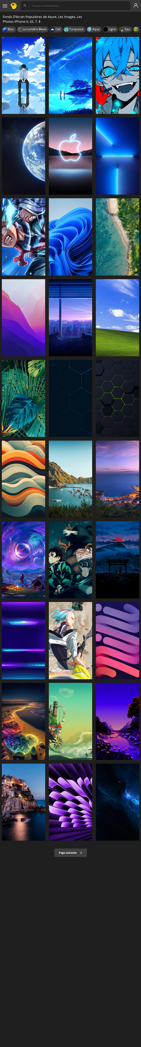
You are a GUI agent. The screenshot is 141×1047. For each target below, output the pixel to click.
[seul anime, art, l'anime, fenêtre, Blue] (70, 317)
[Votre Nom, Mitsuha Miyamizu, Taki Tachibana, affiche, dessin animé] (70, 75)
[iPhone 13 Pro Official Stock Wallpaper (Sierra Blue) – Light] (117, 156)
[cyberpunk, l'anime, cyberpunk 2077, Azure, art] (70, 640)
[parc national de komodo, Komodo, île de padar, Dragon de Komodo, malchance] (70, 479)
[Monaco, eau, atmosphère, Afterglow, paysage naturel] (117, 479)
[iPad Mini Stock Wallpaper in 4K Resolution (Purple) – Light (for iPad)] (117, 640)
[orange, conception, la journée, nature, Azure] (23, 479)
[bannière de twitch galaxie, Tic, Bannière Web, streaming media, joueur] (23, 640)
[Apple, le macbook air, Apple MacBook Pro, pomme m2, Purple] (70, 802)
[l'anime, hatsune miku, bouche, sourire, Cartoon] (117, 75)
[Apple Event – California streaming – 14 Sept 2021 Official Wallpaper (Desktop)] (70, 156)
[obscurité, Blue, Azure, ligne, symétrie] (70, 398)
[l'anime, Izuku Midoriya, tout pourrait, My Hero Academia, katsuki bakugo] (23, 236)
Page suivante (68, 852)
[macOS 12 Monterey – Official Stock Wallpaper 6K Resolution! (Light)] (23, 317)
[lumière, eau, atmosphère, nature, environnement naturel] (23, 721)
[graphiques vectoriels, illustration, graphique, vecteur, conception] (23, 398)
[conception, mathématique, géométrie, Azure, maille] (117, 398)
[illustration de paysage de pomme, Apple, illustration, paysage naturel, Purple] (117, 721)
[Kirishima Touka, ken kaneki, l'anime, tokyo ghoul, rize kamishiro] (23, 75)
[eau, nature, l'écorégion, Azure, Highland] (117, 559)
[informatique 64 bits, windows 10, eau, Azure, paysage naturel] (117, 236)
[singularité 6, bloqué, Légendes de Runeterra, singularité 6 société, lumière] (23, 559)
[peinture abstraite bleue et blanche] (117, 802)
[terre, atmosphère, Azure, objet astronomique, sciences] (23, 156)
